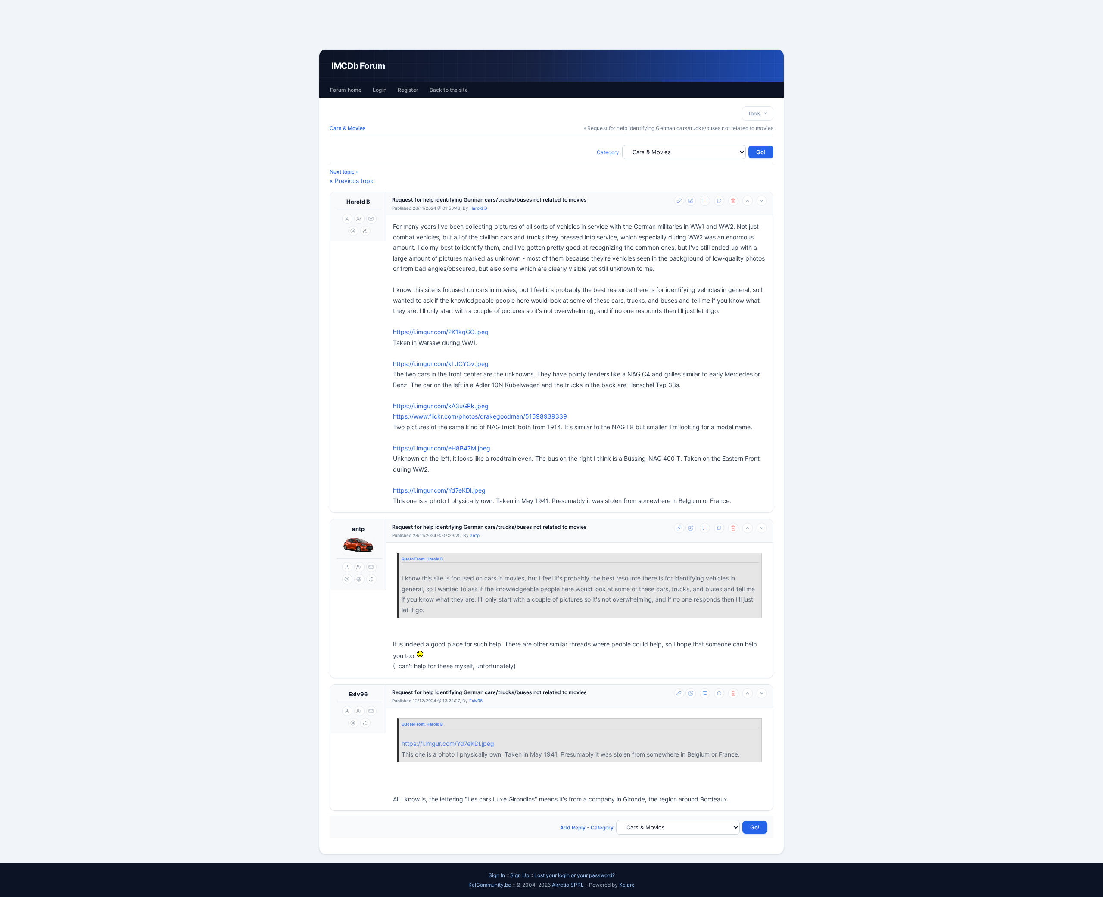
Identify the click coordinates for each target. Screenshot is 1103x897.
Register (408, 90)
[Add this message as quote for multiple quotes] (719, 200)
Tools (755, 113)
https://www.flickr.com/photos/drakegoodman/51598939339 (480, 416)
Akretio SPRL (568, 884)
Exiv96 (358, 694)
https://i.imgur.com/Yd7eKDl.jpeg (439, 490)
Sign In (497, 875)
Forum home (345, 90)
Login (379, 90)
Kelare (627, 884)
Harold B (358, 201)
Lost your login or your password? (574, 875)
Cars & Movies (348, 128)
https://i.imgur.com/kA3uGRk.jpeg (441, 406)
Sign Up (519, 875)
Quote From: (414, 558)
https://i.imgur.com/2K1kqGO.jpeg (441, 331)
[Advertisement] (551, 24)
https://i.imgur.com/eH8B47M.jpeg (441, 448)
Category (608, 152)
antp (358, 528)
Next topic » (344, 171)
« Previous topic (352, 180)
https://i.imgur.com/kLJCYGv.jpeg (441, 363)
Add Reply (573, 827)
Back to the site (449, 90)
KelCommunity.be (490, 884)
